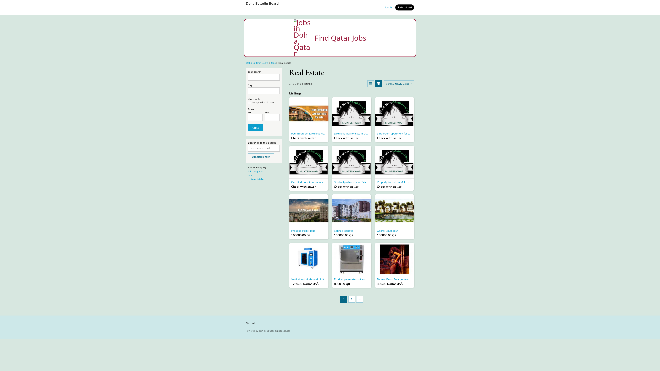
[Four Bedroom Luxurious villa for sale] (308, 113)
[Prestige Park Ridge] (308, 210)
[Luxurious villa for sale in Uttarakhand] (351, 113)
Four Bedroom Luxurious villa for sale (308, 133)
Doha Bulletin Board (262, 3)
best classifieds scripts (270, 331)
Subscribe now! (261, 157)
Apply (255, 128)
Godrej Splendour (387, 230)
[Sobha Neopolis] (351, 210)
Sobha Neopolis (343, 230)
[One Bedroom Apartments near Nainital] (308, 162)
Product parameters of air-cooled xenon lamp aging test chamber (351, 279)
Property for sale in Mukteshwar (394, 182)
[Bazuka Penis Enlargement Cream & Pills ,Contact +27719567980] (394, 259)
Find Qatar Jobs (340, 38)
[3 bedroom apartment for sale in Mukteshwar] (394, 113)
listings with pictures (263, 102)
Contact (251, 323)
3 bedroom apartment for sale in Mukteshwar (394, 133)
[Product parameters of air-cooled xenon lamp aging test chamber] (351, 259)
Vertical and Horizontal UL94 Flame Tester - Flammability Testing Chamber (308, 279)
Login (389, 7)
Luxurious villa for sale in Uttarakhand (351, 133)
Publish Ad (405, 7)
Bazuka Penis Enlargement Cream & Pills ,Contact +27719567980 (394, 279)
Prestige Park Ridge (303, 230)
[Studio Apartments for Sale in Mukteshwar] (351, 162)
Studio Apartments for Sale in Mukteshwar (351, 182)
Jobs (250, 175)
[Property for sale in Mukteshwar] (394, 162)
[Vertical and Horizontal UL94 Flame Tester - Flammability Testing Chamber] (308, 259)
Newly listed (402, 84)
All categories (255, 171)
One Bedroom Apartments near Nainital (308, 182)
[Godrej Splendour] (394, 210)
